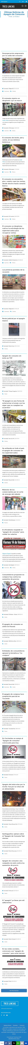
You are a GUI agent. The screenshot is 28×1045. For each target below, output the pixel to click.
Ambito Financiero (13, 260)
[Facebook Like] (10, 1043)
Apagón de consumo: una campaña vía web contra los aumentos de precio (13, 863)
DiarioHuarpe (12, 520)
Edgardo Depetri (6, 553)
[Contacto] (26, 1)
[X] (14, 1043)
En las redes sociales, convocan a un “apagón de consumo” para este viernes (13, 951)
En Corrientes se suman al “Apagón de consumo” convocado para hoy (12, 741)
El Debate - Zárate (13, 614)
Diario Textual (12, 939)
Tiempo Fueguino (13, 391)
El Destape (11, 128)
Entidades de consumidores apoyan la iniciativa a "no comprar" (13, 653)
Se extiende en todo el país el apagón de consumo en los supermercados (13, 450)
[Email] (22, 1043)
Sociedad (6, 346)
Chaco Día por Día (13, 824)
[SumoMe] (26, 1043)
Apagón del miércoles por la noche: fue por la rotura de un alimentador (13, 787)
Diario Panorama (13, 851)
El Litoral (11, 774)
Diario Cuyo (11, 346)
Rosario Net (11, 480)
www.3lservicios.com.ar (14, 1038)
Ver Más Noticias (14, 990)
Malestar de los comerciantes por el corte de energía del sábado (12, 492)
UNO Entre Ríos (12, 641)
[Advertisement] (14, 33)
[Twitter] (23, 1)
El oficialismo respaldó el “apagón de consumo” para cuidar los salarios (13, 532)
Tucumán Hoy (12, 728)
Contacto (22, 1025)
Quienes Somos (7, 1025)
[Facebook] (20, 1)
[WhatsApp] (18, 1043)
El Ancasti (11, 890)
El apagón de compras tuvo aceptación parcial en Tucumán (13, 696)
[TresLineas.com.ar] (8, 6)
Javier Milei (5, 120)
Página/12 (11, 88)
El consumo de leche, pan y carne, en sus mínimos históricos (13, 140)
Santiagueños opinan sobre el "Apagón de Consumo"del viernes (13, 836)
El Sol (10, 981)
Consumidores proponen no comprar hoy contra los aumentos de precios (13, 577)
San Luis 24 (11, 438)
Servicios (15, 1025)
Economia (6, 88)
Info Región (11, 565)
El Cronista (11, 216)
